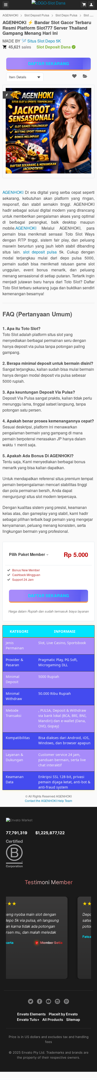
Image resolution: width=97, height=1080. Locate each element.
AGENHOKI (10, 15)
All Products (52, 1019)
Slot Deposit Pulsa (36, 15)
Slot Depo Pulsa (66, 15)
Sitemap (73, 1019)
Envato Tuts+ (28, 1019)
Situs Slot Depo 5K (44, 41)
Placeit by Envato (63, 1014)
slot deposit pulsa (40, 252)
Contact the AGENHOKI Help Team (48, 800)
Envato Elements (31, 1014)
